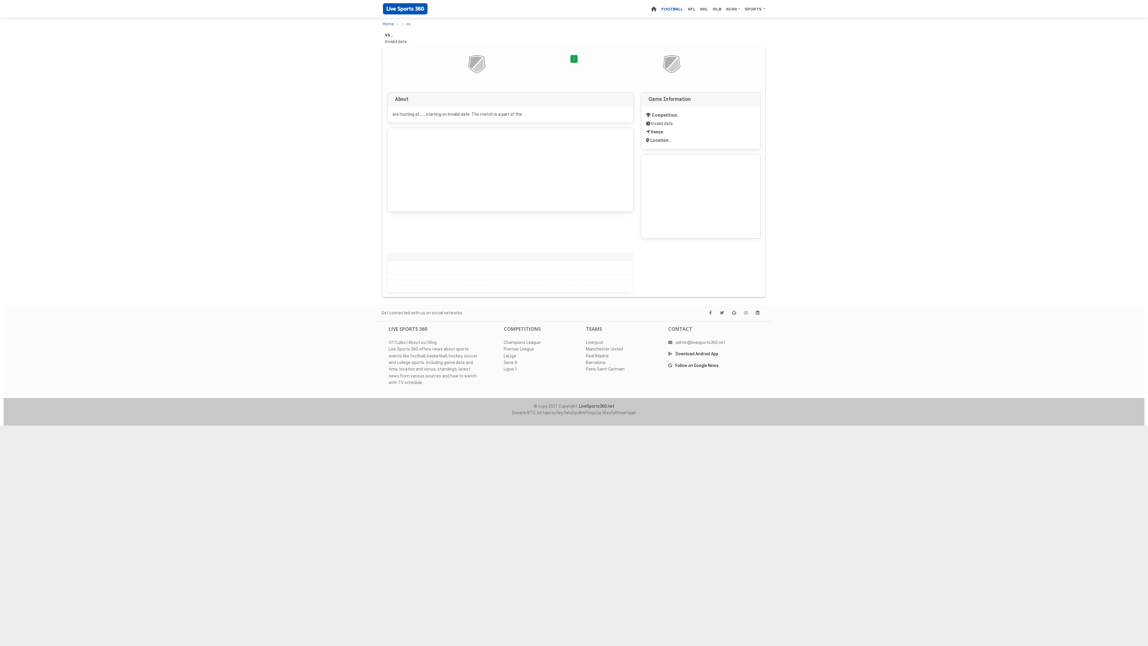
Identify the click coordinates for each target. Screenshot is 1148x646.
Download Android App (697, 353)
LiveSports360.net (596, 406)
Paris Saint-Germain (605, 369)
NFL (691, 9)
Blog (432, 342)
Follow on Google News (697, 365)
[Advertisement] (510, 170)
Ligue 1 (510, 369)
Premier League (519, 349)
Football (672, 9)
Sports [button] (754, 9)
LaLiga (510, 356)
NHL (704, 9)
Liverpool (594, 342)
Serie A (510, 362)
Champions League (522, 342)
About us (417, 342)
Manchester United (604, 349)
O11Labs (397, 342)
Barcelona (595, 362)
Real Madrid (597, 356)
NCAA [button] (731, 9)
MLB (717, 9)
